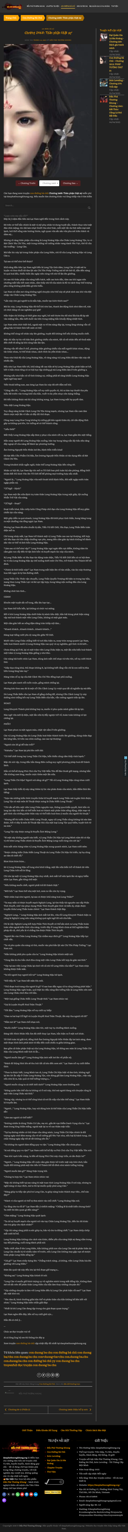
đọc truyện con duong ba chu (37, 1365)
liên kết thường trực (72, 1384)
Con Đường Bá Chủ (68, 6)
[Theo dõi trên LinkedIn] (27, 1494)
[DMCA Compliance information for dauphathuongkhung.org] (54, 1481)
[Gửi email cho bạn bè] (48, 1375)
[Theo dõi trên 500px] (36, 1494)
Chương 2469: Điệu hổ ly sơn (73, 1410)
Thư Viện (114, 6)
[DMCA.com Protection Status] (52, 1492)
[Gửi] (89, 205)
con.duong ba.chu (76, 1356)
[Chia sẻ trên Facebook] (39, 1375)
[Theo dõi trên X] (9, 1494)
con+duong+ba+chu (51, 1356)
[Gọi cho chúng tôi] (18, 1494)
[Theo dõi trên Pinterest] (22, 1494)
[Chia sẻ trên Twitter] (44, 1375)
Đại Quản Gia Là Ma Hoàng (99, 6)
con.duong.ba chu (15, 1360)
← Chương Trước (27, 183)
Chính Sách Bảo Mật (96, 1430)
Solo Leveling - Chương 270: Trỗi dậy (116, 83)
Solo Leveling (82, 6)
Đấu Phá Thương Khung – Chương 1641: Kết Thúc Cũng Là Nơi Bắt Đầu (116, 106)
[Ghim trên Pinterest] (52, 1375)
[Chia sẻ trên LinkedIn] (57, 1375)
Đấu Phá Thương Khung (36, 6)
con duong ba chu (40, 1352)
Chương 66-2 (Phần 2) (19, 1410)
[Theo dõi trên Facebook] (4, 1494)
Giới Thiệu (27, 1430)
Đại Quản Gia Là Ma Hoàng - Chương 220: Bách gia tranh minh (116, 41)
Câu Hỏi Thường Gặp (71, 1430)
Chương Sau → (70, 183)
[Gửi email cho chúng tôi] (13, 1494)
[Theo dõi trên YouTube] (31, 1494)
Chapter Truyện (52, 6)
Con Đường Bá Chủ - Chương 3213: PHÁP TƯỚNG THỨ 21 (116, 64)
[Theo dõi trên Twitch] (4, 1500)
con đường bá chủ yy (41, 1360)
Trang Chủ (11, 18)
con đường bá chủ (39, 193)
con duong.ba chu (25, 1356)
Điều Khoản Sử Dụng (46, 1430)
